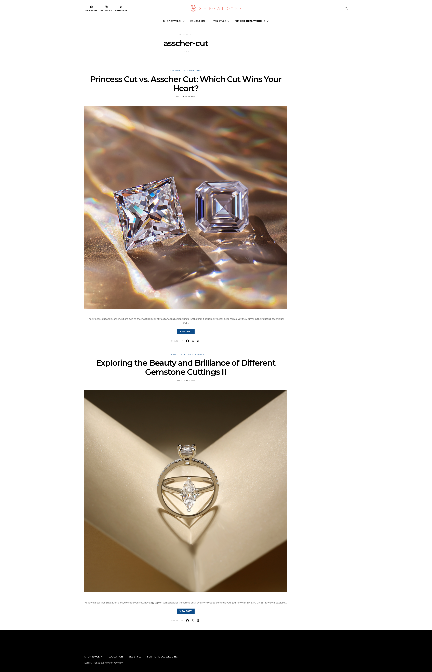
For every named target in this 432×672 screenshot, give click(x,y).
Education (175, 71)
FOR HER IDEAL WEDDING (250, 21)
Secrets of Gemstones (192, 354)
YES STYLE (219, 21)
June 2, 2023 (189, 380)
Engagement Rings (192, 71)
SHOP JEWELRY (172, 21)
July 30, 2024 (189, 97)
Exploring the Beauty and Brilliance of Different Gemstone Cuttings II (186, 367)
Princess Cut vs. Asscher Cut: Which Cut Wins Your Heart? (185, 83)
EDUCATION (197, 21)
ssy (178, 97)
